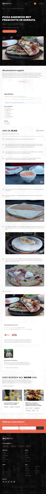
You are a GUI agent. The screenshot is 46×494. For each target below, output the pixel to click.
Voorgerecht (27, 461)
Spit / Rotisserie (28, 475)
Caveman (27, 466)
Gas (36, 468)
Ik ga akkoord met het (29, 430)
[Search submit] (35, 4)
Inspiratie (4, 453)
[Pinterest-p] (9, 482)
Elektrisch (27, 468)
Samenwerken (4, 459)
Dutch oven (37, 466)
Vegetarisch (4, 471)
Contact (3, 461)
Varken (21, 24)
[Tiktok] (11, 482)
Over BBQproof (5, 455)
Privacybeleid (4, 492)
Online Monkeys (41, 492)
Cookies (10, 492)
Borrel (10, 24)
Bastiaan (4, 24)
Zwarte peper (8, 118)
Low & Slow (27, 471)
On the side (37, 471)
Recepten (7, 8)
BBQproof (3, 8)
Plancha (26, 473)
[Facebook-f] (6, 482)
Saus (26, 459)
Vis (14, 471)
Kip (14, 466)
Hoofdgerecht (27, 457)
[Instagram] (3, 482)
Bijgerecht (27, 452)
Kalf (3, 466)
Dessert (26, 455)
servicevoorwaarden (18, 487)
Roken (36, 473)
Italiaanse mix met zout (9, 327)
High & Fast (15, 24)
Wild (3, 473)
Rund (14, 468)
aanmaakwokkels (24, 329)
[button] (23, 81)
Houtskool (7, 329)
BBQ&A (3, 457)
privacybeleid (33, 430)
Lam (3, 468)
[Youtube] (14, 482)
